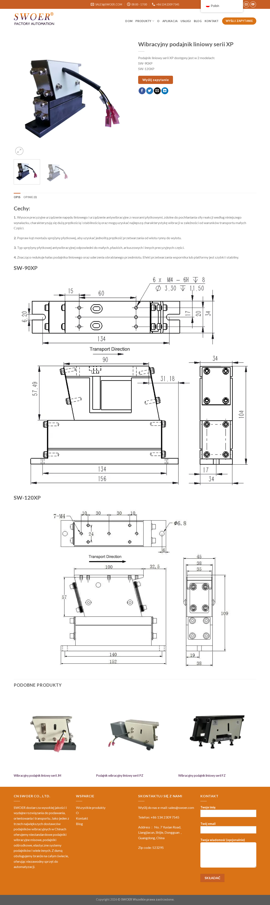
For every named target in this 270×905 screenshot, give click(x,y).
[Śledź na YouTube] (253, 4)
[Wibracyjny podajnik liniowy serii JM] (53, 732)
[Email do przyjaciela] (157, 90)
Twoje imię (208, 807)
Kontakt (212, 21)
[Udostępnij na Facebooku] (142, 90)
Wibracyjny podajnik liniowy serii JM (37, 775)
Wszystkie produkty (90, 807)
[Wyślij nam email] (246, 4)
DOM (128, 21)
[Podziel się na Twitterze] (149, 90)
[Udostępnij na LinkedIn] (164, 90)
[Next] (124, 97)
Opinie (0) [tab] (30, 197)
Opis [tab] (17, 197)
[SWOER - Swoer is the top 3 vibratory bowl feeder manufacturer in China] (35, 19)
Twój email (208, 823)
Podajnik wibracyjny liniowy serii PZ (119, 775)
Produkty (143, 21)
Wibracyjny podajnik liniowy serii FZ (201, 775)
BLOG (198, 21)
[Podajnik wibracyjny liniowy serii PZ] (135, 732)
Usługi (186, 21)
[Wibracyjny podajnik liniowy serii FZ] (217, 732)
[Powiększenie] (19, 151)
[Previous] (21, 97)
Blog (79, 824)
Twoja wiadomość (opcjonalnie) (222, 840)
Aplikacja (170, 21)
